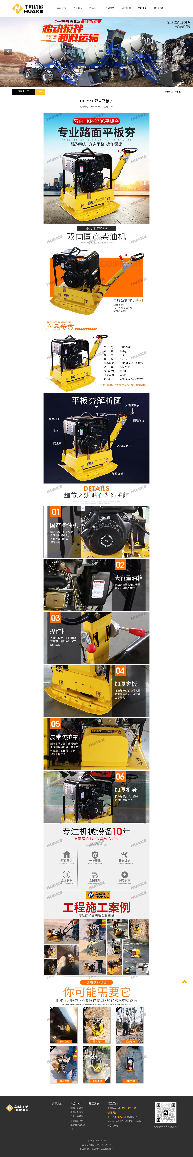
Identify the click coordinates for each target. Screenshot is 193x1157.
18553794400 (120, 1117)
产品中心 (76, 1103)
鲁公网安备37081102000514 (97, 1145)
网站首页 (61, 8)
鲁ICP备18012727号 (96, 1141)
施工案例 (94, 1103)
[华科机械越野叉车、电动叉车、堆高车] (27, 1108)
